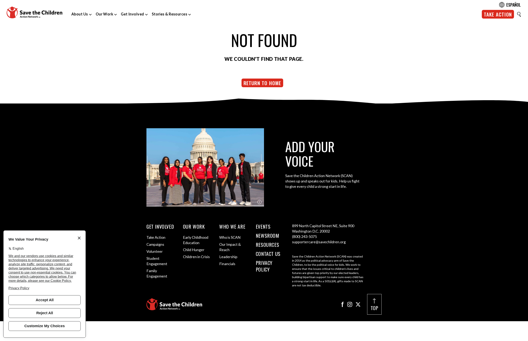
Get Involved (132, 14)
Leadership (228, 256)
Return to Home (262, 83)
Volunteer (154, 251)
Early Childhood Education (195, 240)
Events (263, 226)
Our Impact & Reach (230, 247)
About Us (79, 14)
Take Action (498, 14)
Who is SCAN (229, 237)
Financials (227, 263)
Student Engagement (156, 261)
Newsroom (267, 235)
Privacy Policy (264, 266)
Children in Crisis (196, 256)
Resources (267, 244)
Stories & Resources (169, 14)
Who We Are (232, 226)
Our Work (104, 14)
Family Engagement (156, 273)
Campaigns (155, 244)
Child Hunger (193, 249)
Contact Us (268, 253)
